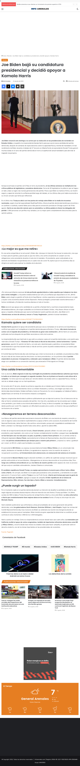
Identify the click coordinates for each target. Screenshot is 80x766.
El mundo (26, 547)
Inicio (4, 56)
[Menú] (2, 9)
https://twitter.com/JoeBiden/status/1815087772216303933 (22, 319)
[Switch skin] (78, 9)
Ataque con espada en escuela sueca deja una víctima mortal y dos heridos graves (39, 602)
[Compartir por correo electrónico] (18, 86)
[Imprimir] (22, 86)
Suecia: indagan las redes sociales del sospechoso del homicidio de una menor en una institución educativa (12, 603)
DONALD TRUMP (11, 547)
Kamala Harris (70, 547)
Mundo (9, 56)
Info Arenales (6, 81)
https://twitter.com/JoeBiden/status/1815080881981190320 (21, 246)
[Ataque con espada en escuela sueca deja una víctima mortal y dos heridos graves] (40, 592)
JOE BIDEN (56, 547)
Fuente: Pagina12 (7, 532)
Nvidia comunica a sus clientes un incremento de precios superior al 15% (39, 4)
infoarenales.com (40, 759)
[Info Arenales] (40, 9)
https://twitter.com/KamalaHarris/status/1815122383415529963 (23, 366)
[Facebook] (4, 86)
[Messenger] (13, 86)
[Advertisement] (40, 17)
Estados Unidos (41, 547)
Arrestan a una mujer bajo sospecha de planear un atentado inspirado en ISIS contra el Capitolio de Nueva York (65, 604)
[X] (8, 86)
